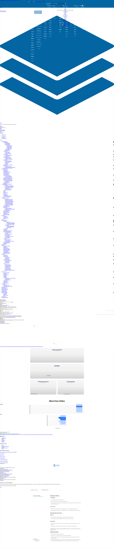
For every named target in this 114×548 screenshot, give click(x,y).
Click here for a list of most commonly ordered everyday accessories (38, 12)
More (82, 9)
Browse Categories (3, 10)
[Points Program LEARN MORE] (57, 421)
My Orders (68, 24)
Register (65, 9)
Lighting (49, 9)
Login (65, 7)
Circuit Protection (44, 9)
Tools (74, 9)
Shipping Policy (34, 489)
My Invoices (68, 25)
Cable (56, 9)
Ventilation (53, 9)
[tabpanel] (57, 408)
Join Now (63, 419)
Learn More (79, 404)
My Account (68, 22)
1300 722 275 (48, 3)
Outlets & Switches (31, 9)
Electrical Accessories (38, 9)
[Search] (65, 4)
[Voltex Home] (31, 1)
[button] (57, 465)
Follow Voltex (62, 417)
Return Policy (45, 489)
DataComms (78, 9)
